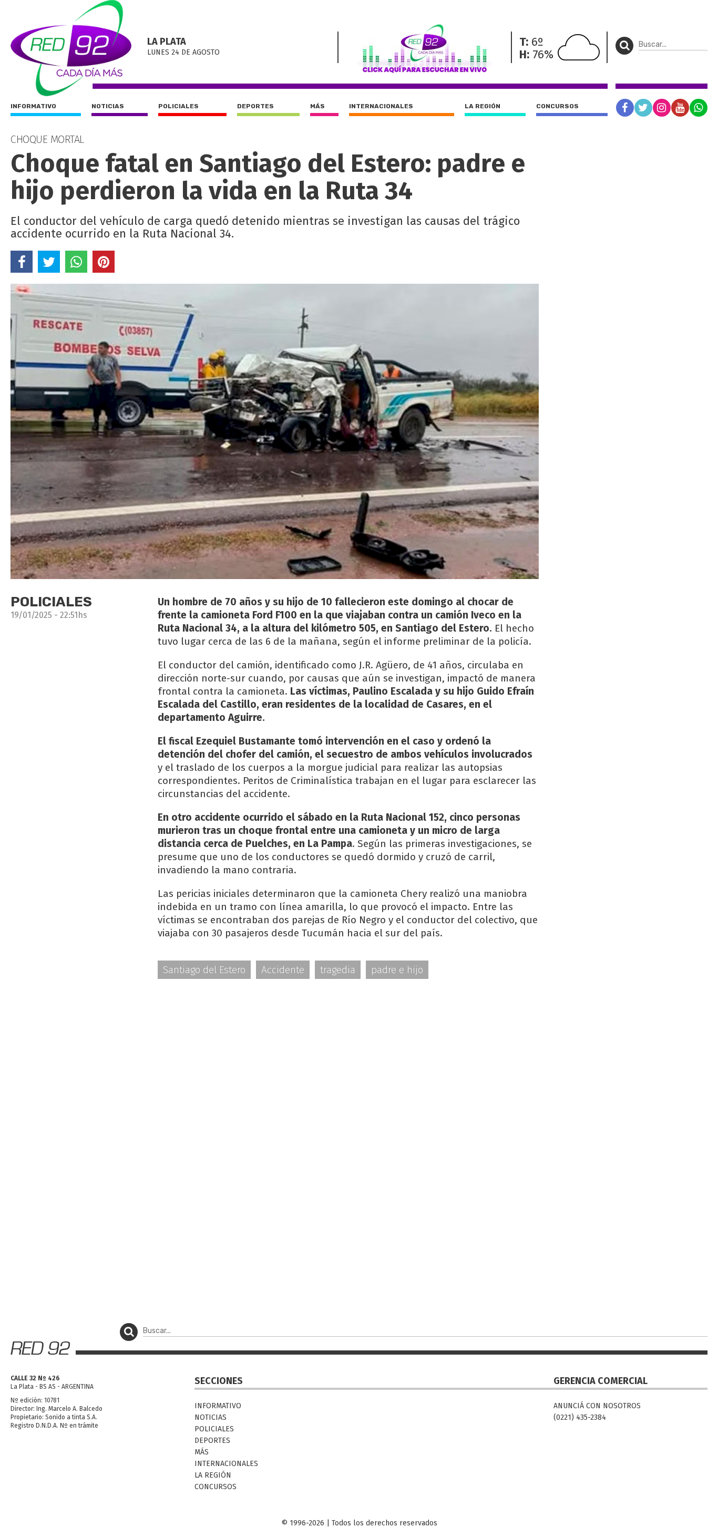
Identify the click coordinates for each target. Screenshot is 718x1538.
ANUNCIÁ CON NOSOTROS (597, 1405)
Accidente (282, 970)
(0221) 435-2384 (579, 1417)
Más (317, 106)
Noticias (107, 106)
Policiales (178, 106)
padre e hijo (397, 970)
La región (482, 106)
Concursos (557, 106)
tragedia (337, 970)
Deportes (255, 106)
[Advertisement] (275, 1069)
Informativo (33, 106)
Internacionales (381, 106)
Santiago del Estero (204, 970)
